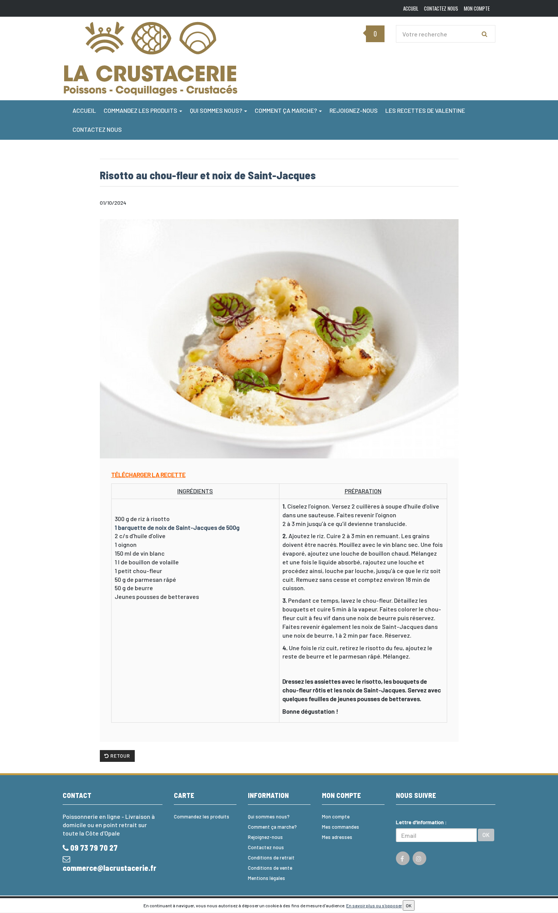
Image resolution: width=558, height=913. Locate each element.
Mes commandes (340, 827)
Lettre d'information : (421, 822)
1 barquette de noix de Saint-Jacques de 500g (177, 527)
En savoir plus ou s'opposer (374, 905)
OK (486, 834)
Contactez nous (97, 129)
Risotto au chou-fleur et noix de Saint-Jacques (208, 175)
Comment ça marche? (286, 110)
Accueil (84, 110)
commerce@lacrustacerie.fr (109, 867)
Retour (119, 756)
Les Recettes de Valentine (425, 110)
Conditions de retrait (271, 858)
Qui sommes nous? (216, 110)
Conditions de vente (270, 868)
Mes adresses (337, 837)
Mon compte (336, 816)
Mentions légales (266, 878)
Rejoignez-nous (353, 110)
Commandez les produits (141, 110)
